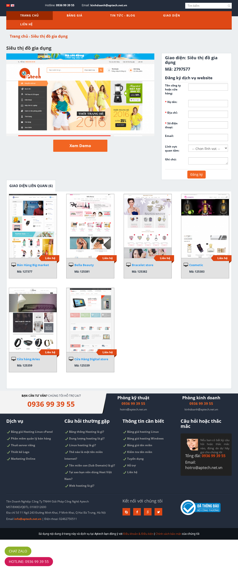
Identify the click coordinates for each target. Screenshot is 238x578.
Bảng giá (74, 15)
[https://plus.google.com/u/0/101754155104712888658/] (148, 511)
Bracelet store (142, 265)
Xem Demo (80, 145)
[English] (12, 5)
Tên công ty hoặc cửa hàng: (173, 89)
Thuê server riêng (22, 445)
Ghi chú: (170, 159)
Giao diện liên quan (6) (31, 185)
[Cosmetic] (205, 226)
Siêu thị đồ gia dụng (49, 36)
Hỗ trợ (131, 465)
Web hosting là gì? (81, 486)
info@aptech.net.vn (27, 519)
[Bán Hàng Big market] (33, 226)
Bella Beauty (84, 265)
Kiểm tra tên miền (139, 452)
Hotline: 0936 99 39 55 (29, 561)
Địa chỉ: (171, 113)
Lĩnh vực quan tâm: (172, 148)
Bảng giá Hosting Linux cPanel (31, 432)
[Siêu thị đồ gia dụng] (80, 94)
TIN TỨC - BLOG (122, 15)
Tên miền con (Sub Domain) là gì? (91, 465)
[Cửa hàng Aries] (33, 320)
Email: (169, 136)
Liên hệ (26, 24)
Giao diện (171, 15)
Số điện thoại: (171, 125)
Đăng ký (196, 174)
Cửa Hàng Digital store (91, 359)
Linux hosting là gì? (82, 445)
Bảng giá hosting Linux (142, 432)
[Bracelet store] (148, 226)
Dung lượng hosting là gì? (86, 438)
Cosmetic (196, 265)
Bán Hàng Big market (33, 265)
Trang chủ (29, 15)
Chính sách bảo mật (168, 534)
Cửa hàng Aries (28, 359)
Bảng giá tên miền (139, 445)
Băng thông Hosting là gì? (86, 432)
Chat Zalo (18, 551)
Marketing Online (22, 459)
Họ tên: (171, 102)
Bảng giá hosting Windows (145, 438)
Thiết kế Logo (19, 452)
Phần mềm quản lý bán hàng (30, 438)
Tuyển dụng (135, 459)
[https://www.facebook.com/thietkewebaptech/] (137, 511)
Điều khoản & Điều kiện (138, 534)
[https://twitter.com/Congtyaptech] (158, 511)
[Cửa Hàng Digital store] (90, 320)
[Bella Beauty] (90, 226)
